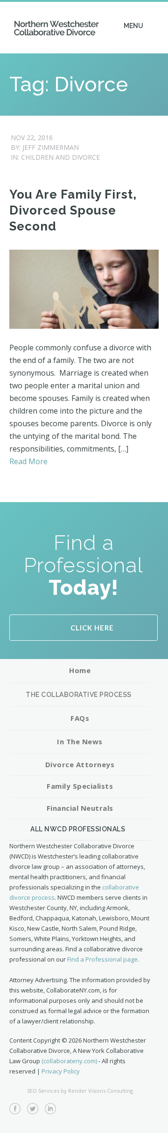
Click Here (92, 627)
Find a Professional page (102, 959)
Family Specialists (80, 786)
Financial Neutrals (80, 808)
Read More (28, 461)
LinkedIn (50, 1108)
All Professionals (79, 829)
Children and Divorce (60, 157)
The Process (80, 695)
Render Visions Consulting (100, 1090)
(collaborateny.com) (69, 1061)
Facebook (15, 1108)
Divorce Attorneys (80, 764)
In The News (80, 741)
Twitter (32, 1108)
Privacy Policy (61, 1071)
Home (80, 670)
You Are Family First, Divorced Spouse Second (73, 210)
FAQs (79, 718)
